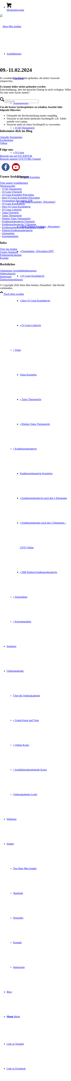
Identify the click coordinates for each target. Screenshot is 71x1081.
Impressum (5, 276)
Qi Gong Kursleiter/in (13, 203)
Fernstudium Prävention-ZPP (17, 200)
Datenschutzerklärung (11, 279)
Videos (3, 143)
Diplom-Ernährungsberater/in (17, 230)
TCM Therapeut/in (12, 188)
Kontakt (4, 258)
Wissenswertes (7, 186)
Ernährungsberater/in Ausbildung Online (23, 227)
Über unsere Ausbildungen (14, 183)
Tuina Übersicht (10, 212)
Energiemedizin (10, 236)
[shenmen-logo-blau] (10, 26)
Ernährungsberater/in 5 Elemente (19, 224)
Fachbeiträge (6, 140)
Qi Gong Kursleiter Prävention (18, 194)
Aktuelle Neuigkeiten (11, 137)
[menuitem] (39, 337)
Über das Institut (8, 249)
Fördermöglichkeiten (11, 255)
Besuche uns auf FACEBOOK (16, 156)
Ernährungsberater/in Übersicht (18, 221)
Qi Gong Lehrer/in (11, 209)
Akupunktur (8, 233)
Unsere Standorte (9, 252)
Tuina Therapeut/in (12, 215)
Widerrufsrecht (7, 273)
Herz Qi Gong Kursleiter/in (16, 206)
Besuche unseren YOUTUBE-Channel (20, 159)
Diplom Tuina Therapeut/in (16, 218)
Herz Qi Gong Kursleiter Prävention (21, 197)
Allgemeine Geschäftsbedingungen (18, 270)
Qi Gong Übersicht (12, 191)
